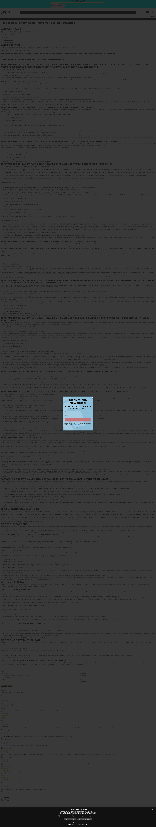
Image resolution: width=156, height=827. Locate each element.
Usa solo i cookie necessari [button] (85, 819)
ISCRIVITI (78, 420)
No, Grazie (78, 427)
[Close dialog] (92, 398)
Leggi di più (94, 813)
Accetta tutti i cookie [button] (70, 819)
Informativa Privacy (71, 824)
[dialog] (78, 817)
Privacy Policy (77, 424)
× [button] (154, 809)
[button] (78, 822)
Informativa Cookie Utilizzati (82, 824)
